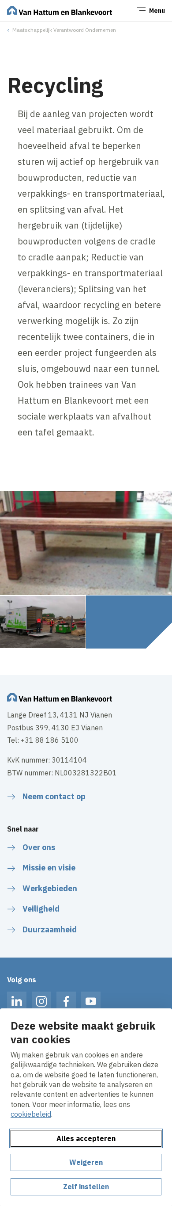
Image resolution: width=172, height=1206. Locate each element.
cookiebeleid (31, 1114)
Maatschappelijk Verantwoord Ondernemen (64, 30)
